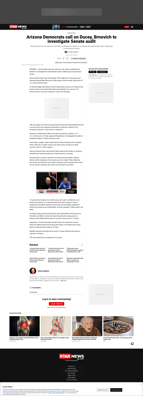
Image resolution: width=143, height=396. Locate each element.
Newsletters (103, 72)
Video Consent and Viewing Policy (57, 392)
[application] (56, 182)
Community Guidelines (61, 307)
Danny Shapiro (43, 271)
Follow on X (71, 373)
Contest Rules (71, 368)
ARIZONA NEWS (71, 33)
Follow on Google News (79, 58)
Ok (141, 384)
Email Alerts (71, 375)
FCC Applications (71, 379)
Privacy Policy (15, 392)
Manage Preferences (103, 390)
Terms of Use (9, 392)
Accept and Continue (116, 390)
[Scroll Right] (82, 244)
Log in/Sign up (92, 75)
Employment (71, 377)
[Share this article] (63, 58)
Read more (63, 280)
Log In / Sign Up (56, 304)
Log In (126, 26)
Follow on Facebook (71, 370)
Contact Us (71, 366)
